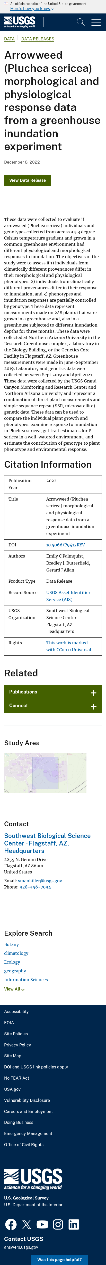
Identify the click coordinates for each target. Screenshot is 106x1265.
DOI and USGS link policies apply (36, 1067)
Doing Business (18, 1122)
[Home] (19, 26)
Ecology (12, 962)
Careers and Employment (28, 1111)
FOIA (9, 1023)
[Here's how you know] (53, 6)
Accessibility (16, 1011)
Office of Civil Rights (23, 1145)
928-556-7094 (35, 887)
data (9, 39)
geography (15, 970)
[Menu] (96, 23)
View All (12, 989)
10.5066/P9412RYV (65, 545)
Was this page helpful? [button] (59, 1259)
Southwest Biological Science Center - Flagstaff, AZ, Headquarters (47, 843)
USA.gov (12, 1089)
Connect (18, 705)
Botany (11, 944)
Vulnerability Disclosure (27, 1100)
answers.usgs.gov (21, 1247)
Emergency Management (28, 1133)
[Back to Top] (87, 1246)
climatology (16, 953)
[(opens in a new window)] (11, 1224)
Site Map (12, 1056)
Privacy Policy (17, 1045)
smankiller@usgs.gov (40, 880)
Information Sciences (26, 979)
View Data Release (27, 180)
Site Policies (16, 1034)
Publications (23, 692)
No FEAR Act (16, 1078)
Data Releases (37, 39)
